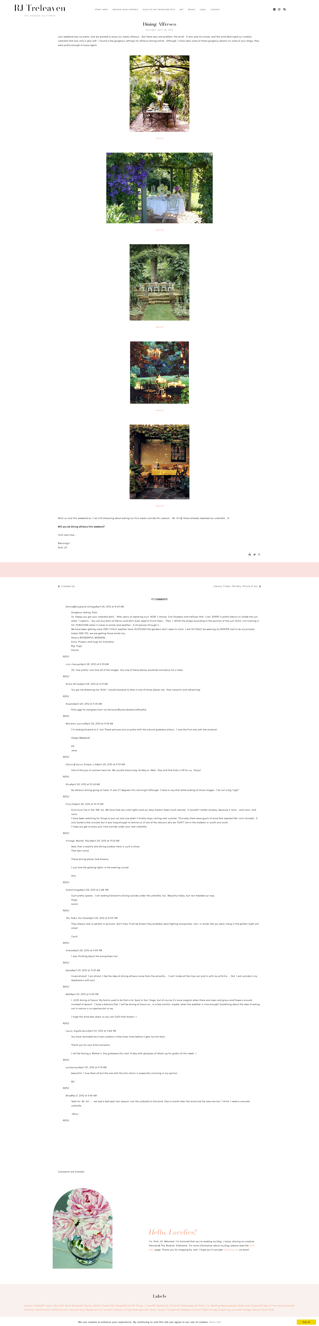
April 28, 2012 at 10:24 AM (85, 784)
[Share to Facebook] (250, 554)
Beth (68, 994)
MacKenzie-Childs (168, 1305)
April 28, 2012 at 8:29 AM (110, 606)
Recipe (121, 1305)
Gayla (69, 970)
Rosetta (70, 703)
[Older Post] (211, 586)
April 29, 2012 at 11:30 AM (86, 970)
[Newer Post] (76, 586)
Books (191, 9)
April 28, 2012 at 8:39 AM (95, 664)
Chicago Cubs (217, 1309)
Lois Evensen (73, 664)
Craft (55, 1309)
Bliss (68, 1095)
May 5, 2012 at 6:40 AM (84, 1095)
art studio (106, 1309)
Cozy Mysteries (89, 1309)
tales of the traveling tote (279, 1305)
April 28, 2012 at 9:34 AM (99, 723)
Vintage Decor (251, 1309)
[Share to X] (255, 554)
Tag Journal (234, 1309)
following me (231, 1249)
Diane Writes (73, 683)
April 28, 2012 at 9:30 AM (88, 703)
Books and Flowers (250, 1305)
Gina (68, 784)
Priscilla (70, 804)
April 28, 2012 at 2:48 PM (94, 889)
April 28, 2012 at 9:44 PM (88, 950)
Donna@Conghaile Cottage (81, 606)
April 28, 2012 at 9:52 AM (111, 764)
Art (182, 9)
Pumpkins (173, 1309)
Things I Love (145, 1305)
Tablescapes (189, 1305)
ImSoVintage (73, 889)
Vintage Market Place (78, 840)
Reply (66, 656)
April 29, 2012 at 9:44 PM (102, 1030)
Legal (203, 9)
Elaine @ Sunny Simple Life (81, 764)
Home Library (158, 1309)
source (159, 138)
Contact (215, 9)
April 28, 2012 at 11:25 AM (105, 840)
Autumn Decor (69, 1309)
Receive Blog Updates (125, 9)
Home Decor (55, 1305)
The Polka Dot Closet (77, 918)
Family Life (92, 1305)
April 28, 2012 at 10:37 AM (89, 804)
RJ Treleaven (40, 8)
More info (215, 1322)
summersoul (72, 1067)
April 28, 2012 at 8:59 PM (103, 918)
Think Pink (267, 1309)
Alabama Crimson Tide (194, 1309)
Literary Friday (34, 1305)
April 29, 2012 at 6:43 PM (85, 994)
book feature (140, 1309)
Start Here (101, 9)
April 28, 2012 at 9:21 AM (94, 683)
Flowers (108, 1305)
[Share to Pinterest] (259, 554)
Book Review (74, 1305)
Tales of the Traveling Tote (159, 9)
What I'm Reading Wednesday (218, 1305)
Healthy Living (123, 1309)
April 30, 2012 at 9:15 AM (93, 1067)
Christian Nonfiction (37, 1309)
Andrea (70, 950)
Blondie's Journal (75, 723)
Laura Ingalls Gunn (77, 1030)
